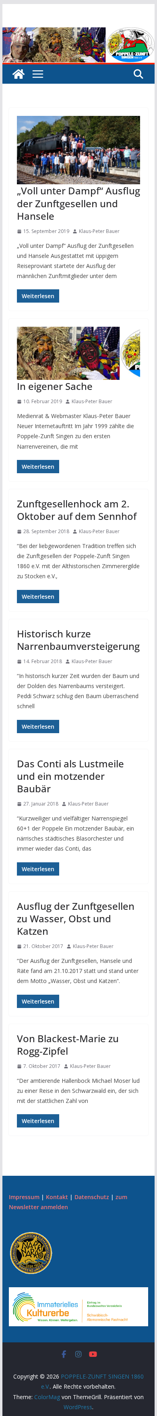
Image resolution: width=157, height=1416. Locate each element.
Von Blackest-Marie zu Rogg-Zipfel (68, 1044)
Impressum (24, 1197)
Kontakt (57, 1197)
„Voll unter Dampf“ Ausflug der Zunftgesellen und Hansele (78, 203)
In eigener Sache (55, 386)
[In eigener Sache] (78, 353)
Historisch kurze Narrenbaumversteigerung (78, 640)
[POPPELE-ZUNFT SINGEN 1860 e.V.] (78, 33)
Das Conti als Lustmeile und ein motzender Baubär (70, 776)
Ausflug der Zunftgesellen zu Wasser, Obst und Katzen (75, 918)
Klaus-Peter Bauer (99, 231)
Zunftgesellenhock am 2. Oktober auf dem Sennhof (76, 510)
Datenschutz (91, 1197)
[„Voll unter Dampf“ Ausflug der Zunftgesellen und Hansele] (78, 150)
